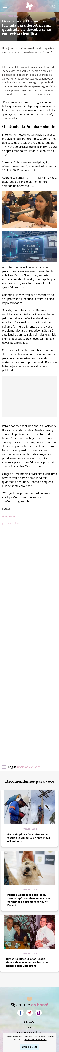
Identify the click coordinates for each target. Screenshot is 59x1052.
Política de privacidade (29, 1032)
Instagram (38, 1013)
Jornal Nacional (11, 523)
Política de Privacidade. (36, 1039)
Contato (29, 1027)
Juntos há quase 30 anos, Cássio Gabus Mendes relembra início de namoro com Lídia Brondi (27, 962)
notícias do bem (28, 767)
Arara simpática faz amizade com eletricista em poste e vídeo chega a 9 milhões (28, 837)
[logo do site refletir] (29, 7)
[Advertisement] (29, 641)
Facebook (20, 1013)
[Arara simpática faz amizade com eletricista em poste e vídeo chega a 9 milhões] (29, 807)
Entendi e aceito (29, 1047)
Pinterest (29, 1013)
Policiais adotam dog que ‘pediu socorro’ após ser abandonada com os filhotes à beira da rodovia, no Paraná (28, 900)
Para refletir (29, 829)
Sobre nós (29, 1022)
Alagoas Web (10, 516)
